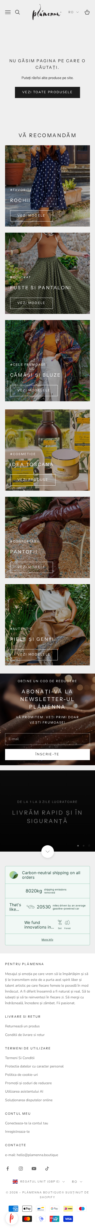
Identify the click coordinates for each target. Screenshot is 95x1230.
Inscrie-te (47, 1215)
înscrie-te (47, 754)
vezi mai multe (47, 822)
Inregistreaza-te (17, 1131)
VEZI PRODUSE (32, 479)
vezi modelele (33, 390)
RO (71, 12)
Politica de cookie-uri (21, 1074)
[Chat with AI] (11, 1218)
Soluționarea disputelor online (28, 1100)
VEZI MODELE (31, 215)
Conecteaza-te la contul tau (26, 1123)
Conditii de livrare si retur (25, 1034)
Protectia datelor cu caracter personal (34, 1066)
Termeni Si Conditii (19, 1058)
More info (47, 939)
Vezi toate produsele (47, 92)
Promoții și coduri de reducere (28, 1083)
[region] (47, 811)
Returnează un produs (22, 1026)
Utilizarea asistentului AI (24, 1091)
